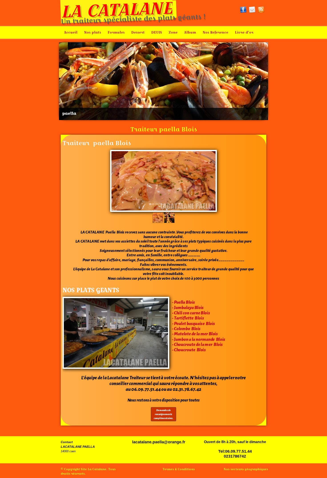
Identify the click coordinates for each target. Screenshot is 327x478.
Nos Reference (215, 32)
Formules (116, 32)
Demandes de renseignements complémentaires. (163, 414)
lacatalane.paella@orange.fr (158, 442)
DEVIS (156, 32)
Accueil (70, 32)
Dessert (138, 32)
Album (190, 32)
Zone (173, 32)
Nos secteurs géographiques (246, 469)
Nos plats (92, 32)
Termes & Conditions (178, 469)
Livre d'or (244, 32)
